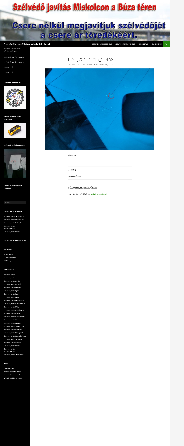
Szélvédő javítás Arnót (12, 281)
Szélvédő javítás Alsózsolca (13, 278)
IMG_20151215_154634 (104, 65)
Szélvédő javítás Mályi (11, 307)
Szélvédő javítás (9, 275)
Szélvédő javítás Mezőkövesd (14, 310)
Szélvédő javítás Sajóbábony (14, 326)
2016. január (8, 254)
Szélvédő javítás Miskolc (102, 44)
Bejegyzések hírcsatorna (12, 372)
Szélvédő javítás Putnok (12, 323)
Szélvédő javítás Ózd (11, 320)
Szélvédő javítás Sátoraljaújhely (15, 336)
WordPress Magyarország (13, 378)
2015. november (10, 258)
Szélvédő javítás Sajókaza (13, 330)
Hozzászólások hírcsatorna (13, 375)
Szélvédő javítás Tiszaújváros (14, 216)
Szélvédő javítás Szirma (12, 232)
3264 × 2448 (87, 65)
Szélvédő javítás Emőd (12, 294)
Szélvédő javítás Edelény (12, 287)
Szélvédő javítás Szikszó (12, 342)
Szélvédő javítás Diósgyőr (13, 223)
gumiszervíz (143, 44)
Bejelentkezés (9, 368)
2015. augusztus (10, 261)
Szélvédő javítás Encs (11, 297)
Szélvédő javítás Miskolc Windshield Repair (27, 44)
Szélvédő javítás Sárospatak (13, 333)
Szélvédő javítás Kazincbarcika (14, 304)
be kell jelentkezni (99, 194)
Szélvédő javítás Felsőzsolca (14, 220)
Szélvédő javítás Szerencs (13, 339)
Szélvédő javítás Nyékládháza (14, 317)
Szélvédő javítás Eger (11, 291)
